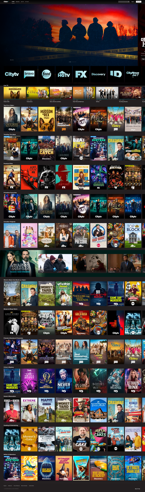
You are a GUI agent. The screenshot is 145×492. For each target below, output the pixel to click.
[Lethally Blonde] (133, 381)
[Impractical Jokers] (46, 322)
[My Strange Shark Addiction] (64, 468)
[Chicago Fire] (98, 119)
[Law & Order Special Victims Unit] (12, 119)
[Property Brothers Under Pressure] (81, 235)
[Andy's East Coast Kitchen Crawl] (98, 235)
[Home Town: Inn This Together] (133, 410)
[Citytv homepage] (12, 74)
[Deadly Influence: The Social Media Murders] (116, 381)
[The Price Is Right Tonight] (12, 206)
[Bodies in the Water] (98, 381)
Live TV (6, 85)
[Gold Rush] (81, 322)
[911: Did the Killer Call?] (98, 293)
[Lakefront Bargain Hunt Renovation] (12, 293)
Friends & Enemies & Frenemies (13, 338)
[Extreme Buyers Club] (29, 410)
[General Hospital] (133, 119)
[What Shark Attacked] (98, 468)
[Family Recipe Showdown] (133, 439)
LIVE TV (22, 1)
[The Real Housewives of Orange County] (64, 119)
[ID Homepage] (116, 74)
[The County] (46, 235)
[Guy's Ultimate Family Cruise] (116, 439)
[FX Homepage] (81, 74)
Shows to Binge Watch (10, 309)
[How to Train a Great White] (116, 468)
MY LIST (27, 1)
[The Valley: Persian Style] (116, 352)
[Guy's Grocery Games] (133, 293)
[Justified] (64, 177)
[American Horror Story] (29, 177)
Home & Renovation (10, 396)
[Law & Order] (64, 148)
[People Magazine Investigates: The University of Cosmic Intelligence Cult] (46, 381)
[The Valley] (116, 119)
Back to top (137, 488)
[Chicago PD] (133, 206)
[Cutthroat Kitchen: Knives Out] (46, 439)
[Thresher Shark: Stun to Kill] (29, 468)
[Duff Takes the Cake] (81, 439)
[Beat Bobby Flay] (81, 148)
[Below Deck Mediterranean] (29, 119)
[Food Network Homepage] (46, 74)
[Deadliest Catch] (46, 148)
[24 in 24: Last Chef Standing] (133, 322)
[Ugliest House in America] (64, 293)
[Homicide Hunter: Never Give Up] (64, 381)
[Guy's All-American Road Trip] (64, 439)
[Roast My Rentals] (12, 410)
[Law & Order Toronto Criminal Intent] (29, 206)
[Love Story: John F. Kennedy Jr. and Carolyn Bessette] (12, 322)
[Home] (6, 1)
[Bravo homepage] (29, 74)
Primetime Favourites (10, 192)
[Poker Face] (81, 177)
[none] (5, 485)
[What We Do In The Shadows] (98, 177)
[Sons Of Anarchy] (46, 177)
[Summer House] (98, 352)
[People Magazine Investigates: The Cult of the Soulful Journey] (29, 381)
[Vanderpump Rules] (46, 352)
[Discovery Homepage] (98, 74)
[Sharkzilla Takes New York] (81, 468)
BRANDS (17, 1)
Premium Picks (8, 163)
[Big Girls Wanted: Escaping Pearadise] (81, 381)
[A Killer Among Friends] (81, 293)
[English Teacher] (12, 177)
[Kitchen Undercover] (133, 148)
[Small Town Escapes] (12, 235)
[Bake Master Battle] (29, 235)
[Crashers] (116, 148)
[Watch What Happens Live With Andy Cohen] (12, 352)
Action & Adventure (10, 454)
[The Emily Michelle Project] (64, 235)
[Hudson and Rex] (46, 119)
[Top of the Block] (133, 235)
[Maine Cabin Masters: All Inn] (46, 410)
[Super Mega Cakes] (98, 439)
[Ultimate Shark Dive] (133, 468)
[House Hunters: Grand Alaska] (98, 410)
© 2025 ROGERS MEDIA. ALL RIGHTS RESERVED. (11, 488)
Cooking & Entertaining (11, 425)
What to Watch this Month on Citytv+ (15, 280)
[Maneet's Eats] (29, 439)
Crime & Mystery (9, 367)
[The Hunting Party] (116, 322)
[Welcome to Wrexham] (116, 177)
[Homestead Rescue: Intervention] (81, 410)
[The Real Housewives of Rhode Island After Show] (81, 352)
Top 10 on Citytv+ (9, 105)
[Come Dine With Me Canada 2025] (116, 235)
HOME (13, 1)
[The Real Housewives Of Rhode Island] (64, 352)
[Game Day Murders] (116, 293)
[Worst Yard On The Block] (46, 293)
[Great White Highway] (46, 468)
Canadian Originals (9, 222)
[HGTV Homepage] (64, 74)
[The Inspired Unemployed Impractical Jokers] (64, 322)
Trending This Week (10, 134)
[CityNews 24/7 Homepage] (133, 74)
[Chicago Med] (29, 148)
